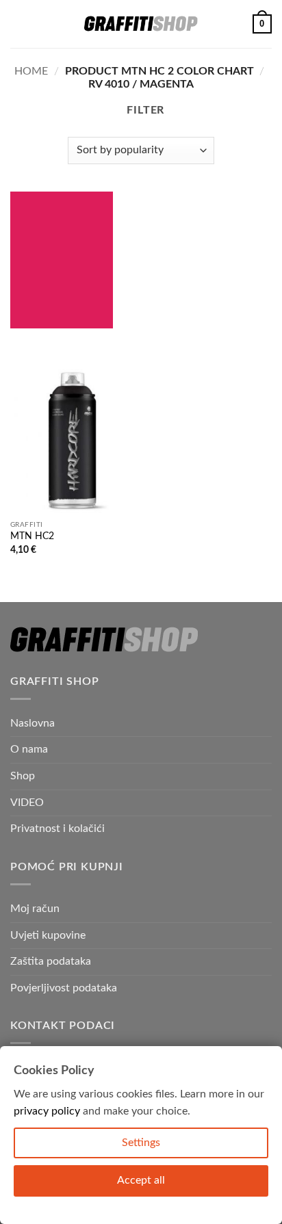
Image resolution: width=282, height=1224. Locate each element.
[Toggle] (263, 802)
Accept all (141, 1180)
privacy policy (47, 1111)
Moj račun (35, 908)
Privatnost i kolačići (57, 828)
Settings (141, 1142)
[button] (18, 23)
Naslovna (32, 723)
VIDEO (27, 802)
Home (31, 71)
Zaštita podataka (50, 961)
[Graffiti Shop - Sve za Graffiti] (141, 24)
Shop (22, 775)
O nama (29, 749)
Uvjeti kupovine (48, 935)
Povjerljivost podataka (63, 987)
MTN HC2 (32, 536)
